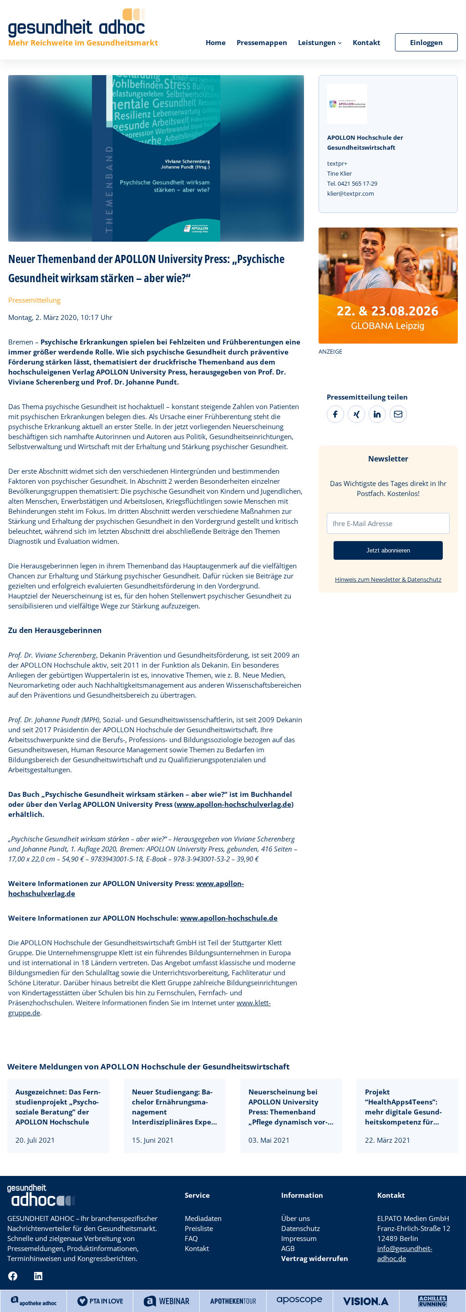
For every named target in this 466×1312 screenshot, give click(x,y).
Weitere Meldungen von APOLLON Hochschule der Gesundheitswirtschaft (148, 1066)
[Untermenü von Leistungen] (340, 42)
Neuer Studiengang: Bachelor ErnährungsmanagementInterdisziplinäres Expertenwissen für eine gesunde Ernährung (174, 1107)
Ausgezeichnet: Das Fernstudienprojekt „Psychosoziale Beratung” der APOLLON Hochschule (58, 1106)
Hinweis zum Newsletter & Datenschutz (388, 579)
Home (216, 42)
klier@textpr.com (350, 193)
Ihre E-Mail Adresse (362, 523)
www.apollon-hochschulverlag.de (234, 804)
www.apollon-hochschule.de (229, 917)
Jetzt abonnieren (388, 550)
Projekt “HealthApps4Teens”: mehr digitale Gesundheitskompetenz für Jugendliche (403, 1107)
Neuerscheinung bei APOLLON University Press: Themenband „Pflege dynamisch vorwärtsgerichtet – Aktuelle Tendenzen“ (288, 1107)
